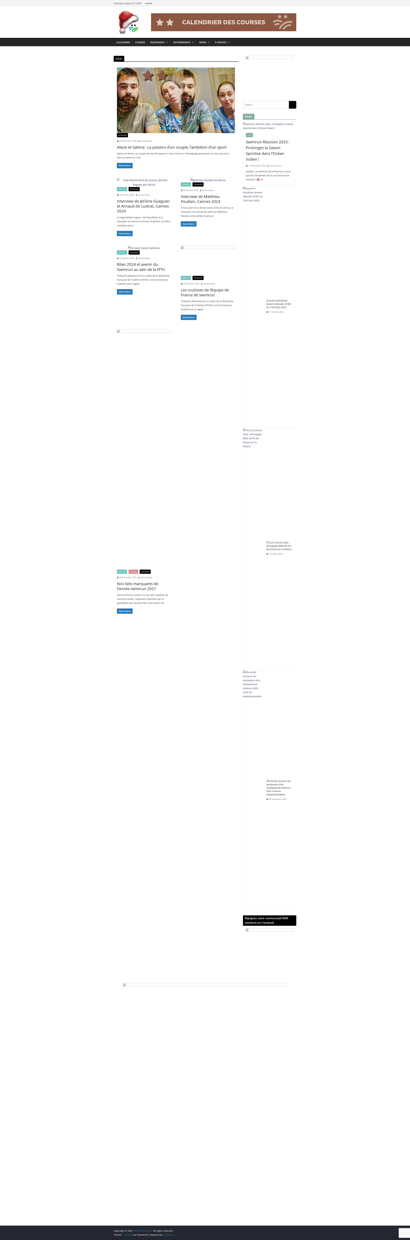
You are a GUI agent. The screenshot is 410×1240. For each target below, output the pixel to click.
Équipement (157, 42)
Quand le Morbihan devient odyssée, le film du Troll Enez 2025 (278, 304)
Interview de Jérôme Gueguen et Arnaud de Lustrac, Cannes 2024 (143, 206)
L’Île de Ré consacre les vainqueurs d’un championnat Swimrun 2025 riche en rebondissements (278, 788)
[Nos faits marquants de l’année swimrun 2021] (144, 450)
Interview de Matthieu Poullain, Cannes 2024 (200, 199)
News (249, 135)
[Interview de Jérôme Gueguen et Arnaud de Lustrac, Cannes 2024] (144, 182)
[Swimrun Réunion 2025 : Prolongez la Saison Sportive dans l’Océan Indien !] (269, 126)
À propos (220, 42)
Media (202, 42)
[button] (166, 42)
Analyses (122, 189)
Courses (140, 42)
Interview (122, 135)
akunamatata (146, 141)
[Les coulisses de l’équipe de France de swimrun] (208, 261)
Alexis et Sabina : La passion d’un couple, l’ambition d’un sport (172, 147)
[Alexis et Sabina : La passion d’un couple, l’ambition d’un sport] (176, 100)
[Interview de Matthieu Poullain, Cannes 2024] (208, 180)
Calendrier (123, 42)
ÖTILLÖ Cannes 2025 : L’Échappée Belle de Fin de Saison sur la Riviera (278, 546)
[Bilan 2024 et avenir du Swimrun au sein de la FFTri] (144, 248)
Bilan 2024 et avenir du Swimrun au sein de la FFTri (141, 267)
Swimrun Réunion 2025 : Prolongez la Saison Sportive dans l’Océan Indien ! (268, 150)
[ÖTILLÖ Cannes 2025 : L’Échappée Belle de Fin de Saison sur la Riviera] (253, 548)
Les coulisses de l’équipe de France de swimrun (205, 292)
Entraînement (182, 42)
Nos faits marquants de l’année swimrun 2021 (137, 586)
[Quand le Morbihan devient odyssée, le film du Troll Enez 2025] (253, 306)
